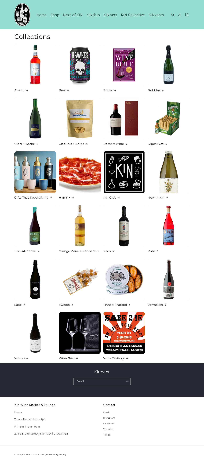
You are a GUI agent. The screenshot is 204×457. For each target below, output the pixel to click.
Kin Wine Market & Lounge (34, 454)
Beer (62, 90)
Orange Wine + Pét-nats (77, 251)
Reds (107, 251)
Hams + (64, 197)
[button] (172, 14)
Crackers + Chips (71, 144)
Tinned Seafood (115, 305)
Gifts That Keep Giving (31, 197)
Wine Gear (67, 358)
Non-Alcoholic (25, 251)
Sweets (64, 305)
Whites (19, 358)
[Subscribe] (127, 381)
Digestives (156, 144)
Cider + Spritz (24, 144)
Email (106, 412)
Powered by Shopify (56, 454)
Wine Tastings (114, 358)
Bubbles (154, 90)
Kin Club (109, 197)
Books (108, 90)
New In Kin (156, 197)
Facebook (108, 423)
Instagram (109, 417)
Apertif (19, 90)
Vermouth (155, 305)
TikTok (107, 434)
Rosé (151, 251)
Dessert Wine (113, 144)
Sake (18, 305)
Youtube (108, 429)
